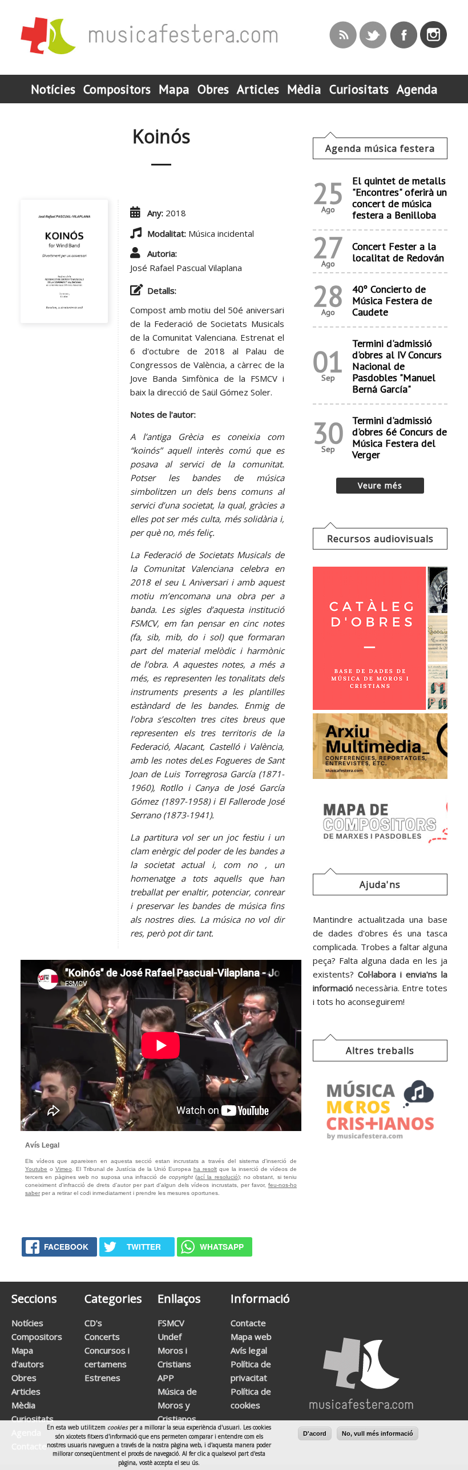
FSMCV (171, 1322)
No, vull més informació (377, 1433)
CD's (93, 1322)
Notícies (27, 1322)
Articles (26, 1391)
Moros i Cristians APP (174, 1363)
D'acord (314, 1433)
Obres (24, 1377)
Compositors (36, 1336)
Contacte (248, 1322)
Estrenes (102, 1377)
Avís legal (249, 1350)
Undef (169, 1336)
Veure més (380, 485)
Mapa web (251, 1336)
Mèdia (23, 1405)
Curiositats (32, 1418)
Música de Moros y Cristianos (177, 1405)
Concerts (102, 1336)
